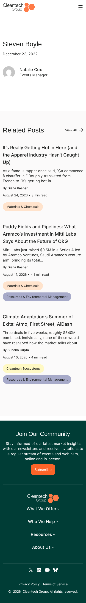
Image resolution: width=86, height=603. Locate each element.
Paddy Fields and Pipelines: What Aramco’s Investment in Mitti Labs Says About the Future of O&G (39, 234)
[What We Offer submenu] (58, 509)
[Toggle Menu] (80, 7)
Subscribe (43, 469)
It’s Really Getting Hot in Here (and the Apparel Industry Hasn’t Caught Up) (41, 155)
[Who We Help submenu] (57, 521)
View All (71, 130)
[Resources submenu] (54, 534)
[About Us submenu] (53, 547)
